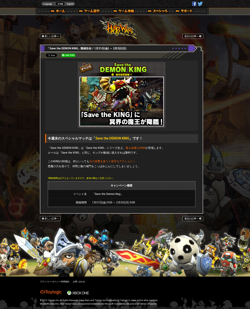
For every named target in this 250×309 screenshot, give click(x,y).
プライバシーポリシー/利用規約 (54, 281)
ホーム (59, 12)
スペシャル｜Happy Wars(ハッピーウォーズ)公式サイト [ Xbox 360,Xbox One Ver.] (153, 12)
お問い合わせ (79, 281)
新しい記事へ (51, 36)
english (58, 4)
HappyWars (194, 3)
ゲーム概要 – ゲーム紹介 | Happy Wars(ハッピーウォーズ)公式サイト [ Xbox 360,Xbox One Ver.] (90, 12)
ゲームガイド (121, 12)
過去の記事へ (191, 36)
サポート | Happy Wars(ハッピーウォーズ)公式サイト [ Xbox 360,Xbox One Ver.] (184, 12)
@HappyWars (200, 3)
